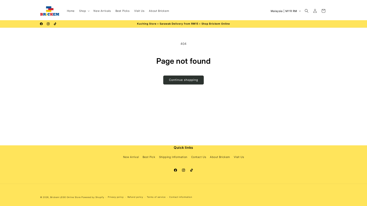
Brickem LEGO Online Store (65, 197)
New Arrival (131, 157)
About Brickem (220, 157)
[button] (84, 11)
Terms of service (156, 197)
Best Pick (149, 157)
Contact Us (198, 157)
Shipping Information (173, 157)
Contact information (180, 197)
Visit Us (239, 157)
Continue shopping (183, 80)
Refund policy (135, 197)
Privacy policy (116, 197)
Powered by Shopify (92, 197)
